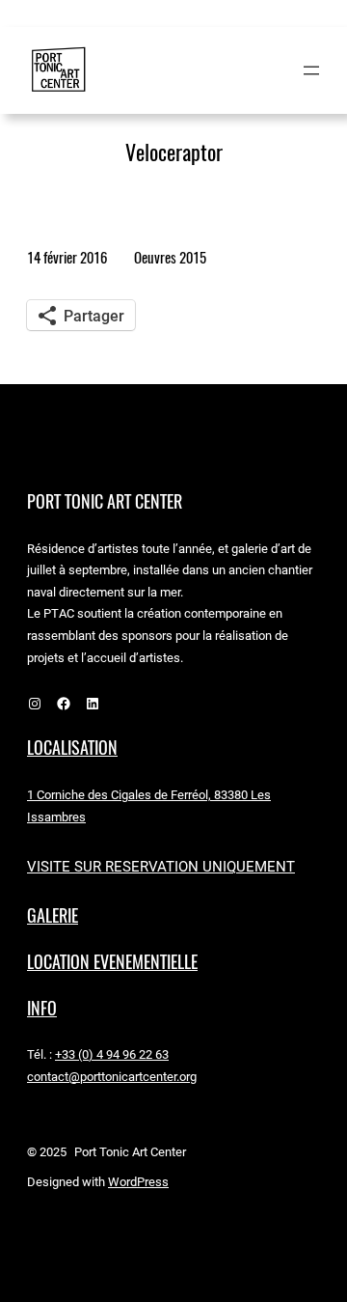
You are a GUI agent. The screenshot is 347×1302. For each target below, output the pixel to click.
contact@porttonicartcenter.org (112, 1076)
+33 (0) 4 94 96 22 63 (112, 1054)
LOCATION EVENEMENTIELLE (112, 962)
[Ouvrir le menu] (311, 70)
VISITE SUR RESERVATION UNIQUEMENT (161, 866)
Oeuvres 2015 (170, 257)
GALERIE (52, 915)
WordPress (138, 1182)
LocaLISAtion (72, 747)
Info (42, 1008)
